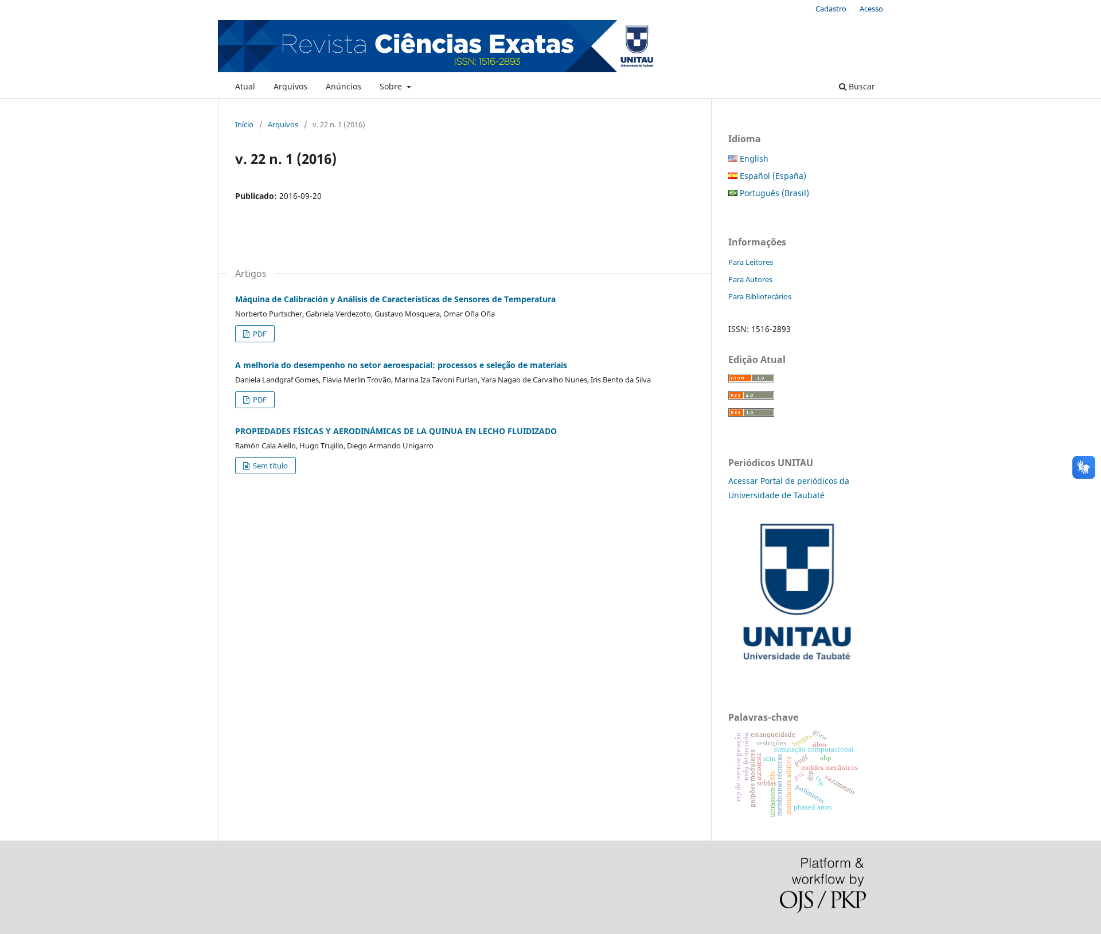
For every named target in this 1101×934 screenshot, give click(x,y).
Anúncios (343, 86)
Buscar (860, 86)
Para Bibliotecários (759, 296)
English (752, 158)
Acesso (871, 8)
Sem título (269, 465)
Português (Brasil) (773, 192)
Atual (245, 86)
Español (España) (771, 175)
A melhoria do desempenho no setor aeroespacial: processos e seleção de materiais (401, 364)
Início (244, 124)
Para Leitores (750, 262)
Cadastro (830, 8)
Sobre (392, 86)
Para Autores (750, 279)
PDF (259, 334)
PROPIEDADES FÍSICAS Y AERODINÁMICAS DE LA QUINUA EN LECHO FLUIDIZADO (396, 430)
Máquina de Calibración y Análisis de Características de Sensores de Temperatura (395, 299)
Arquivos (290, 86)
